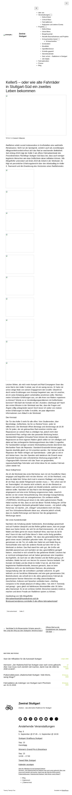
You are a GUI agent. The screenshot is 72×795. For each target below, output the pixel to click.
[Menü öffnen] (66, 3)
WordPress (65, 790)
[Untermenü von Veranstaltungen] (50, 15)
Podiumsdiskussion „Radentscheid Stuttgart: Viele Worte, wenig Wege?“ (27, 676)
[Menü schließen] (36, 8)
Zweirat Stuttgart (29, 703)
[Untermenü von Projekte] (45, 27)
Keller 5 (22, 611)
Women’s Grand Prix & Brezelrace (33, 749)
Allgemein (22, 138)
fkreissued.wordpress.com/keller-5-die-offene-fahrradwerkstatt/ (32, 601)
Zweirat (15, 138)
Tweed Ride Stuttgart (27, 760)
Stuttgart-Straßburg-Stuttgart (30, 738)
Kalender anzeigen (26, 764)
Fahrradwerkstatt (12, 611)
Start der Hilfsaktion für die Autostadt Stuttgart (23, 659)
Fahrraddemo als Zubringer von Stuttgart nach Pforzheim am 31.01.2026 (27, 684)
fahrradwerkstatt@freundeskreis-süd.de (22, 599)
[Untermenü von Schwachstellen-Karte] (58, 39)
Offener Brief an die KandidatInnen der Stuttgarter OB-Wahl (56, 629)
